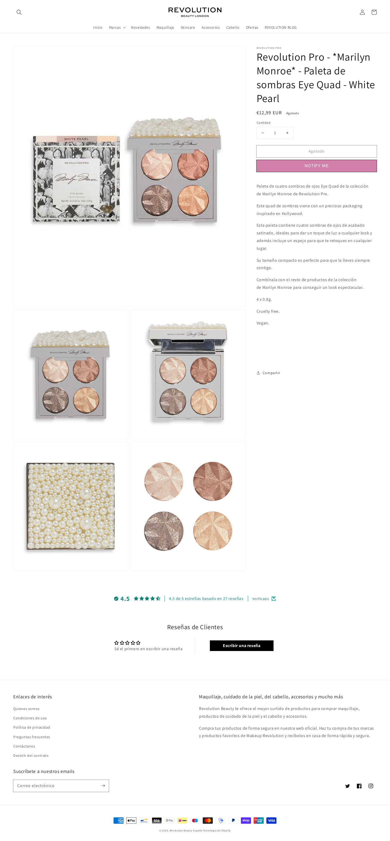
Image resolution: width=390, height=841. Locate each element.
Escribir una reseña (241, 645)
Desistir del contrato (31, 755)
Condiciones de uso (30, 718)
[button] (19, 12)
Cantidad (263, 122)
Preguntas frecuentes (31, 736)
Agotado (316, 151)
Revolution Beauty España (186, 830)
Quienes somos (26, 708)
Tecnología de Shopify (217, 830)
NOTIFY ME (317, 165)
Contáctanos (24, 746)
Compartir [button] (271, 372)
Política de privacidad (31, 727)
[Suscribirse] (103, 786)
